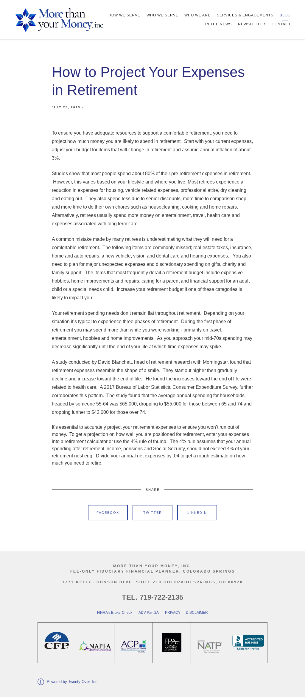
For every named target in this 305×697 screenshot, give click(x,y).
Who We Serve (162, 15)
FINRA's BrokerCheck (114, 612)
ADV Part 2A (149, 612)
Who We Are (197, 15)
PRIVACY (172, 612)
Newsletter (251, 24)
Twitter (152, 512)
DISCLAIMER (196, 612)
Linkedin (197, 512)
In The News (218, 24)
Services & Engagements (245, 15)
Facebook (108, 512)
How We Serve (124, 15)
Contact (281, 24)
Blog (285, 15)
